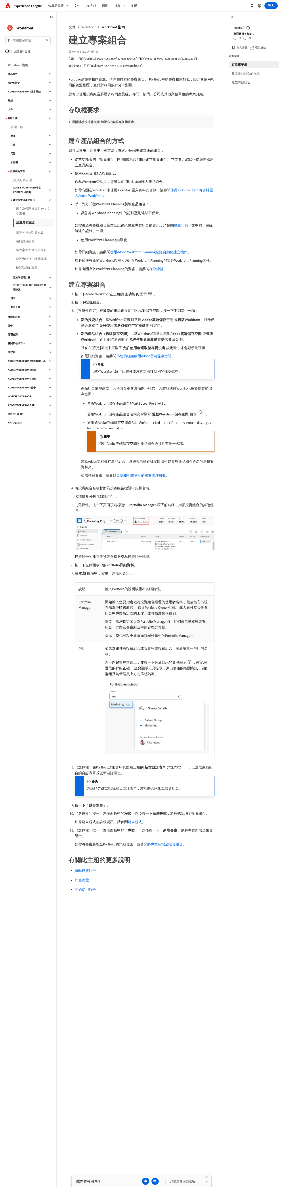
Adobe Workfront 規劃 (22, 378)
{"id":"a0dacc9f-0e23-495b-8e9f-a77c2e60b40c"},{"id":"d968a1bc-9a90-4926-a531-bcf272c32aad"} (137, 59)
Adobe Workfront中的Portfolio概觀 (27, 190)
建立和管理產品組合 (24, 200)
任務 (13, 144)
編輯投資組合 (85, 870)
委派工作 (15, 307)
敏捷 (10, 100)
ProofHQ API (15, 414)
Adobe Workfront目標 (22, 369)
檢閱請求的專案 (27, 268)
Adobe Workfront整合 (22, 387)
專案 (13, 135)
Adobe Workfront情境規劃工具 (27, 361)
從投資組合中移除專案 (31, 259)
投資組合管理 (17, 171)
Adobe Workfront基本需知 (24, 91)
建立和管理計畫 (21, 277)
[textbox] (28, 40)
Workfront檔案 (18, 65)
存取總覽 (156, 269)
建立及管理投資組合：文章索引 (33, 211)
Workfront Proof (19, 396)
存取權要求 (239, 65)
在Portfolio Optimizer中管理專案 (29, 287)
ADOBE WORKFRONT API (21, 405)
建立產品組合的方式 (246, 73)
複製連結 (260, 47)
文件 (72, 27)
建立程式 (135, 822)
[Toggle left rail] (51, 17)
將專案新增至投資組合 (165, 844)
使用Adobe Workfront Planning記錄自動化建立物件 (148, 252)
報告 (10, 325)
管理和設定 (14, 82)
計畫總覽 (82, 880)
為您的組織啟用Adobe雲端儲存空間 (143, 356)
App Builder (15, 422)
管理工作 (12, 118)
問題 (13, 153)
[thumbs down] (155, 1181)
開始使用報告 (85, 889)
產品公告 (13, 73)
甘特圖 (14, 162)
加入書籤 (242, 47)
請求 (13, 298)
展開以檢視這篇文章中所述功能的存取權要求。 (104, 122)
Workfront (88, 27)
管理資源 (13, 334)
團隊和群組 (14, 316)
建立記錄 (181, 225)
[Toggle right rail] (231, 17)
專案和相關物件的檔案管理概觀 (141, 475)
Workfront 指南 (113, 27)
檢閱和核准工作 (16, 343)
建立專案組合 (25, 222)
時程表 (11, 352)
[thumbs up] (145, 1181)
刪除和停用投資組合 (30, 232)
